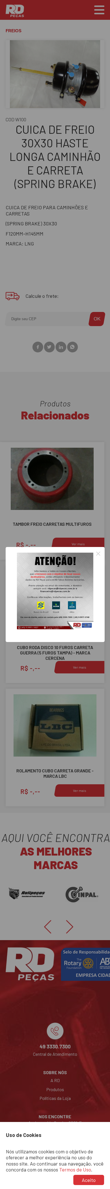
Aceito (89, 1180)
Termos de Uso (75, 1169)
